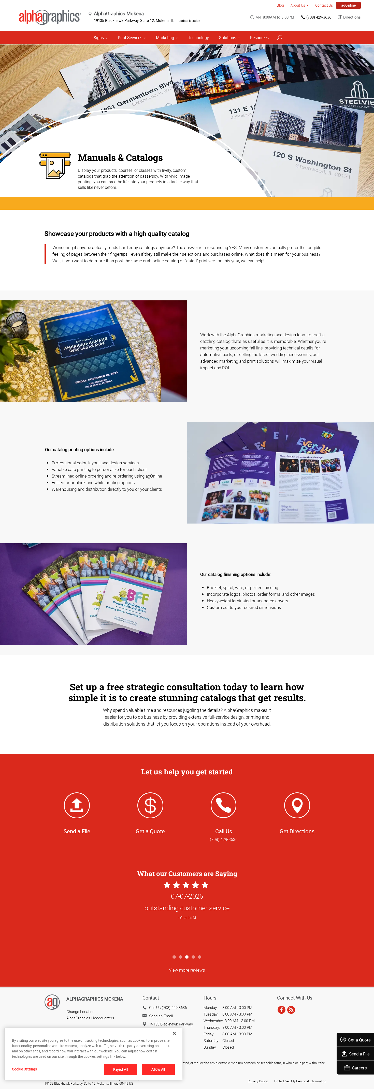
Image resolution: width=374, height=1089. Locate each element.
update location (189, 21)
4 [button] (193, 957)
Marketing (165, 37)
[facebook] (281, 1010)
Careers (359, 1068)
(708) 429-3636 (318, 17)
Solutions (227, 37)
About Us (298, 5)
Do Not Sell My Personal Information (300, 1081)
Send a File (359, 1054)
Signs (99, 37)
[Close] (174, 1033)
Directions (352, 17)
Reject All (120, 1069)
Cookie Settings (24, 1069)
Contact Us (324, 5)
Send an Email (161, 1015)
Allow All (158, 1069)
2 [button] (181, 957)
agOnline (348, 5)
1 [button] (174, 957)
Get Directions (297, 831)
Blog (280, 5)
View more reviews (187, 970)
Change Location (80, 1011)
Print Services (130, 37)
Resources (259, 37)
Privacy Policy (258, 1081)
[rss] (291, 1010)
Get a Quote (359, 1040)
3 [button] (187, 957)
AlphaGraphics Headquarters (90, 1017)
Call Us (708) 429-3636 (168, 1007)
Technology (198, 37)
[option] (187, 916)
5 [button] (200, 957)
